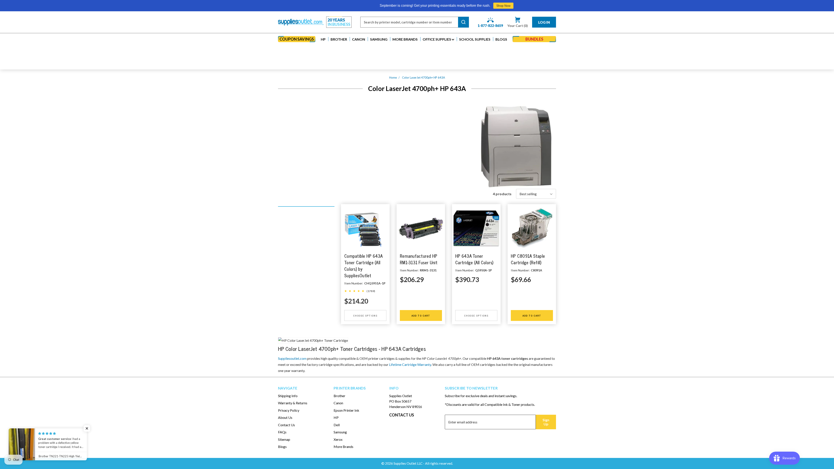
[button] (323, 39)
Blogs (282, 446)
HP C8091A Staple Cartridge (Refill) (528, 259)
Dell (337, 425)
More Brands (343, 446)
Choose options (365, 315)
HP (336, 417)
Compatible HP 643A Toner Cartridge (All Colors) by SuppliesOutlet (363, 266)
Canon (338, 403)
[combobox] (409, 22)
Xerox (338, 439)
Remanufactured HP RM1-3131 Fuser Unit (418, 259)
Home (393, 77)
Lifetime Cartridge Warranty (410, 364)
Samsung (340, 432)
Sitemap (284, 439)
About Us (285, 417)
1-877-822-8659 (490, 25)
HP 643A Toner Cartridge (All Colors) (474, 259)
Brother (339, 396)
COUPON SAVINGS (297, 39)
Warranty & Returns (292, 403)
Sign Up (546, 422)
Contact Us (286, 425)
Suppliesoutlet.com (292, 358)
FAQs (282, 432)
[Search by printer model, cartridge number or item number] (463, 22)
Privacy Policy (288, 410)
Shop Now (441, 5)
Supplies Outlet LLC (408, 463)
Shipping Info (288, 396)
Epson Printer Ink (346, 410)
